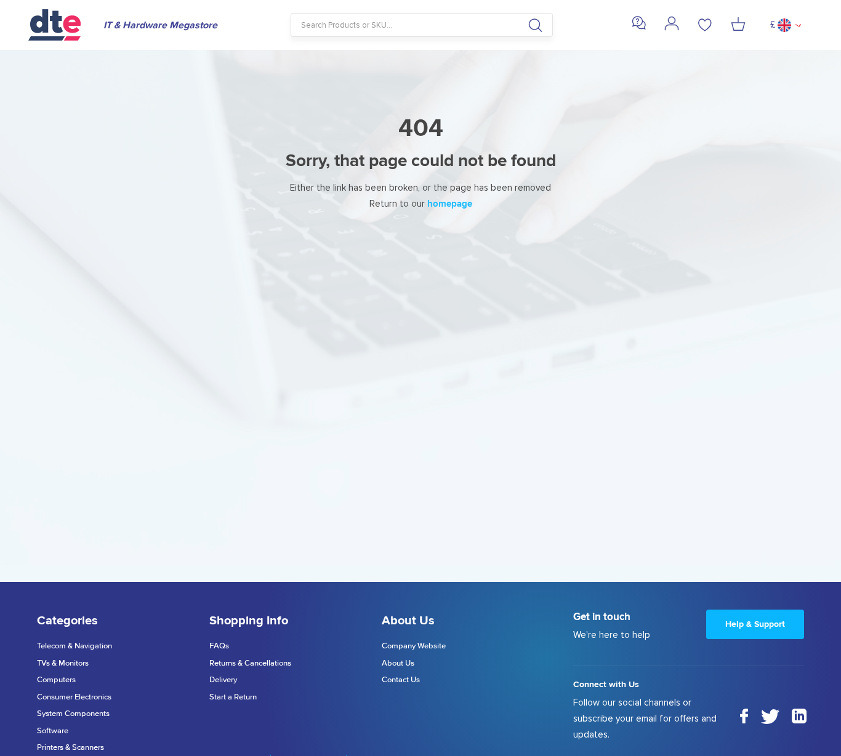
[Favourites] (705, 25)
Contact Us (401, 680)
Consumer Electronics (74, 697)
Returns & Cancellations (250, 663)
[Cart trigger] (738, 25)
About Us (398, 663)
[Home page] (59, 25)
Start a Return (233, 697)
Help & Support (755, 624)
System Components (73, 714)
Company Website (414, 646)
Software (52, 731)
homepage (449, 203)
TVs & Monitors (63, 663)
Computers (56, 680)
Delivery (223, 680)
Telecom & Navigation (74, 646)
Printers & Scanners (70, 748)
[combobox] (422, 25)
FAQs (219, 646)
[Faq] (639, 28)
